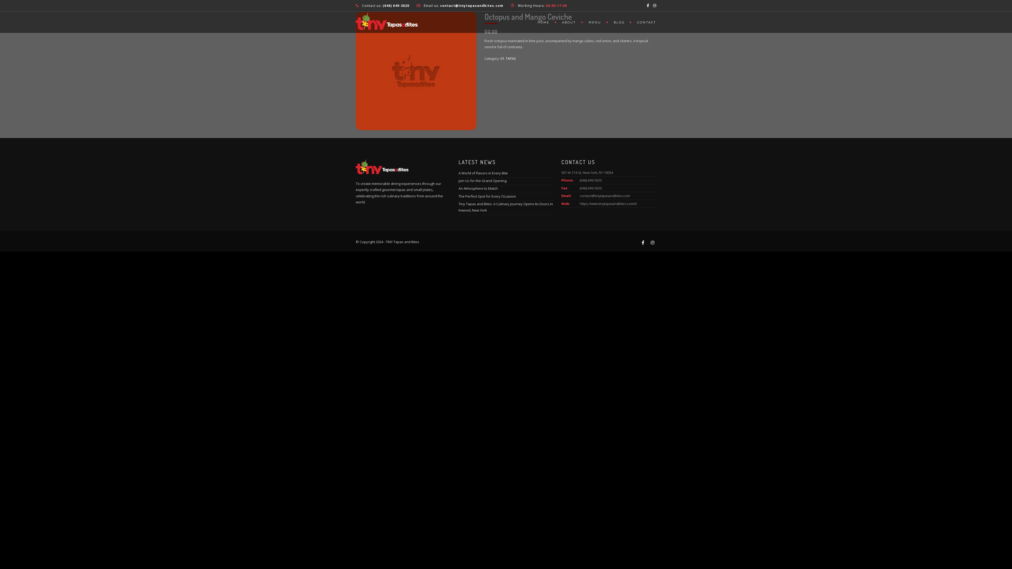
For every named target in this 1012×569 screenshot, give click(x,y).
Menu (595, 22)
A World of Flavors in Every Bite (483, 173)
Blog (619, 22)
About (569, 22)
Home (543, 22)
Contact (646, 22)
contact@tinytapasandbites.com (605, 195)
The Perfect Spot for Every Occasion (487, 196)
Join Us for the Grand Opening (483, 180)
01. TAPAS (508, 58)
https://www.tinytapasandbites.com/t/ (608, 203)
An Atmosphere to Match (478, 188)
